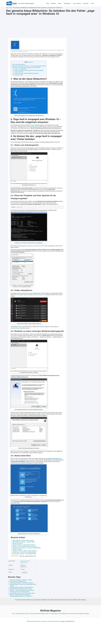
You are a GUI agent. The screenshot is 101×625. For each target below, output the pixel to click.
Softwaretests (67, 3)
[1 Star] (11, 556)
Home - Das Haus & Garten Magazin (75, 613)
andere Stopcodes (32, 126)
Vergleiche (53, 3)
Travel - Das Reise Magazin (18, 613)
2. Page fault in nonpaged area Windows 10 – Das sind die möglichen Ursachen (28, 66)
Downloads (85, 3)
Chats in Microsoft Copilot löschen (18, 581)
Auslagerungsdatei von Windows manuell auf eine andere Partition (32, 246)
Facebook (50, 621)
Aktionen (25, 572)
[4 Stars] (16, 556)
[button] (61, 3)
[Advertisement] (50, 27)
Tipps (92, 3)
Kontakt (34, 621)
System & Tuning (24, 562)
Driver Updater (19, 294)
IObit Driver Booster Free (39, 294)
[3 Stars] (14, 556)
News (47, 3)
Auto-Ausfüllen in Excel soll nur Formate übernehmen (22, 593)
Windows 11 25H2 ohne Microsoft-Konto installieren (22, 590)
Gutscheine (86, 613)
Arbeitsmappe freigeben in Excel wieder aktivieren (21, 583)
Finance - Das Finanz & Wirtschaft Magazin (35, 613)
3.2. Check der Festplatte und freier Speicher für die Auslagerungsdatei (28, 70)
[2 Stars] (13, 556)
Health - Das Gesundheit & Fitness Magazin (56, 613)
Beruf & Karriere (77, 3)
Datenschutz (44, 621)
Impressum (38, 621)
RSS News (29, 621)
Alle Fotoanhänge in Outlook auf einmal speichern (21, 587)
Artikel (59, 3)
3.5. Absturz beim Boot (18, 74)
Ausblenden (30, 62)
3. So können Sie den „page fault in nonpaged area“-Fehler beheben (25, 67)
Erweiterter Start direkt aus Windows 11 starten (21, 580)
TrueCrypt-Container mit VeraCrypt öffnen (19, 591)
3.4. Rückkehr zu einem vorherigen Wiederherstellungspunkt (26, 73)
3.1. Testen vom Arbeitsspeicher (20, 69)
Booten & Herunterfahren (25, 561)
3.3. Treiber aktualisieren (18, 71)
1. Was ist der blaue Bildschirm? (18, 64)
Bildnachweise (56, 621)
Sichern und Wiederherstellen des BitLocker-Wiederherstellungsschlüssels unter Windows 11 (21, 595)
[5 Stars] (18, 556)
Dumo (26, 294)
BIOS (44, 189)
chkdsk (14, 202)
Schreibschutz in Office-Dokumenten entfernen (21, 588)
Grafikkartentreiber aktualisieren (18, 328)
